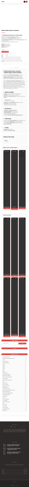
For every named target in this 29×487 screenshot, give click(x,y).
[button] (27, 2)
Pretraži (22, 343)
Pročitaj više (7, 208)
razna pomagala (5, 400)
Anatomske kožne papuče (6, 388)
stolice (3, 403)
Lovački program (12, 61)
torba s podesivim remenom (9, 60)
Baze (3, 381)
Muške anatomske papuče (6, 391)
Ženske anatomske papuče (6, 394)
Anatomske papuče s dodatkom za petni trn (9, 390)
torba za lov (14, 60)
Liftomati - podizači (5, 384)
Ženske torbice (20, 61)
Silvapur (4, 371)
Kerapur (4, 365)
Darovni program (5, 378)
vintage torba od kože (19, 60)
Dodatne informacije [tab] (16, 67)
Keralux (4, 364)
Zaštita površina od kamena (6, 374)
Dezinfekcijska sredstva (6, 362)
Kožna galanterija (8, 61)
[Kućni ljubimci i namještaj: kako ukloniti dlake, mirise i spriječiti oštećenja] (4, 453)
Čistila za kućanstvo (5, 361)
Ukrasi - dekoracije (5, 407)
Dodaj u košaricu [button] (23, 208)
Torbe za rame (16, 61)
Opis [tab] (11, 67)
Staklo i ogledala (5, 372)
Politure (4, 367)
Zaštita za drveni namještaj (6, 375)
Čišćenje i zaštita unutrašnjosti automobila (9, 358)
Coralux (4, 359)
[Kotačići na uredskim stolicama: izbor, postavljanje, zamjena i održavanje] (4, 445)
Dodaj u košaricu (5, 51)
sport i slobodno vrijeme (6, 401)
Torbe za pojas (5, 404)
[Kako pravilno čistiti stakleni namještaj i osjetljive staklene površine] (4, 449)
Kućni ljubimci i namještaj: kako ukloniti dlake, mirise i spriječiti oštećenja (14, 452)
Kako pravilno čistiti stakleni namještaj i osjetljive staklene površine (13, 449)
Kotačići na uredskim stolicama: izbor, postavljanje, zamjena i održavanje (13, 445)
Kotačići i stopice (5, 382)
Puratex (4, 368)
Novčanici (4, 397)
